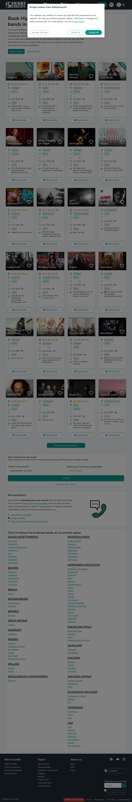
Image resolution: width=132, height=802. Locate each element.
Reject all (75, 32)
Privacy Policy (78, 21)
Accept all (93, 32)
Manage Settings (40, 32)
